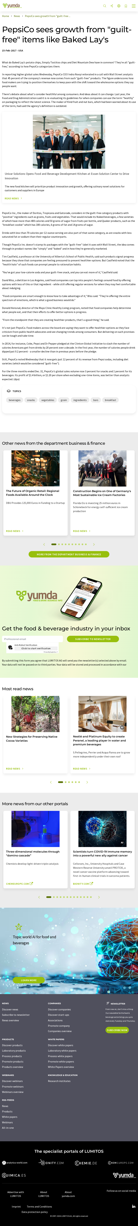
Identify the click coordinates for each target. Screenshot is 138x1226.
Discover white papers (60, 1045)
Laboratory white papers (62, 1050)
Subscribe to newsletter (93, 639)
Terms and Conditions (39, 1206)
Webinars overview (12, 1092)
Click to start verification (36, 648)
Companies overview (60, 1031)
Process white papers (60, 1056)
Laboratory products (14, 1050)
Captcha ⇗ (51, 652)
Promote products (12, 1061)
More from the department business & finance (69, 554)
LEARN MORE (29, 980)
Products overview (12, 1067)
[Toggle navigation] (134, 6)
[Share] (111, 6)
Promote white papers (61, 1061)
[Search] (104, 6)
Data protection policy (35, 1212)
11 (84, 897)
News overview (10, 1020)
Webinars (7, 1122)
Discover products (12, 1045)
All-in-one (8, 1127)
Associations (55, 1020)
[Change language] (118, 6)
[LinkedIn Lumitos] (133, 1206)
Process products (12, 1056)
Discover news (10, 1009)
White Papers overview (61, 1067)
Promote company (59, 1025)
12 (87, 897)
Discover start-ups (58, 1014)
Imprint (16, 1206)
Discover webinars (12, 1081)
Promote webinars (13, 1086)
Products (7, 1111)
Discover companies (59, 1009)
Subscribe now (117, 1030)
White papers (9, 1116)
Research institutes (59, 1081)
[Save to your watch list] (126, 6)
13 (91, 897)
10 (86, 544)
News (5, 1106)
